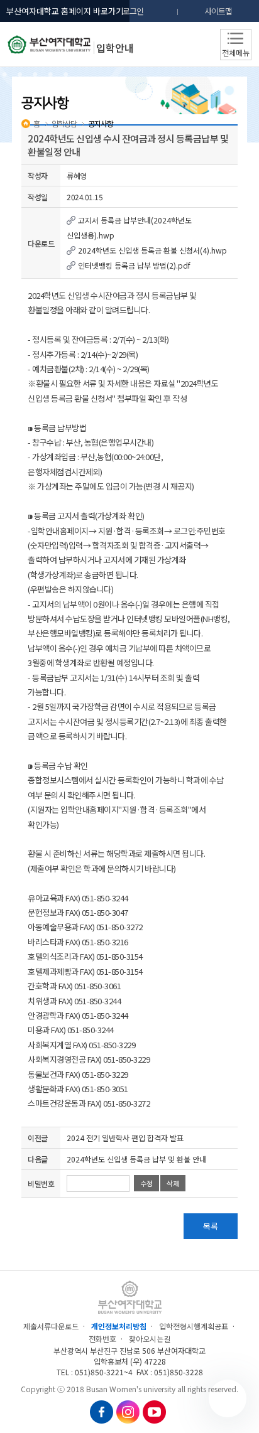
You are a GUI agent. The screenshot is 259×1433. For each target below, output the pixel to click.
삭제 (173, 1183)
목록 (210, 1226)
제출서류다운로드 (51, 1326)
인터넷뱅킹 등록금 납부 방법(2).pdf (133, 265)
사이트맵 (218, 11)
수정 (146, 1183)
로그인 (133, 11)
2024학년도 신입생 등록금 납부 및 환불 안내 (136, 1159)
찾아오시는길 (149, 1338)
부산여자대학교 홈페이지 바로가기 (64, 11)
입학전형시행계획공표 (193, 1326)
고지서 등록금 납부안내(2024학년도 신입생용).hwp (129, 227)
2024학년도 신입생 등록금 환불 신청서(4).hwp (151, 250)
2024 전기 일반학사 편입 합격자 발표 (125, 1137)
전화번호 (102, 1338)
